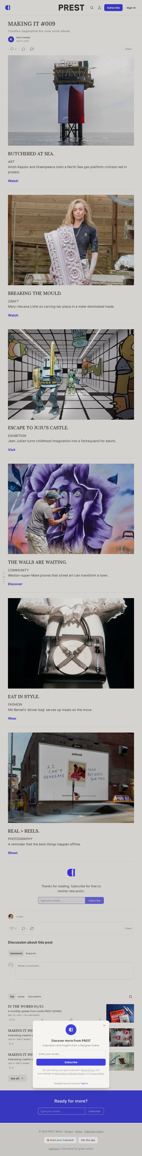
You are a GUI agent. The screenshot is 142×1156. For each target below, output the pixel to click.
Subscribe (71, 1062)
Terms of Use (87, 1070)
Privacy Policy (97, 1073)
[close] (104, 1025)
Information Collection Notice (70, 1073)
